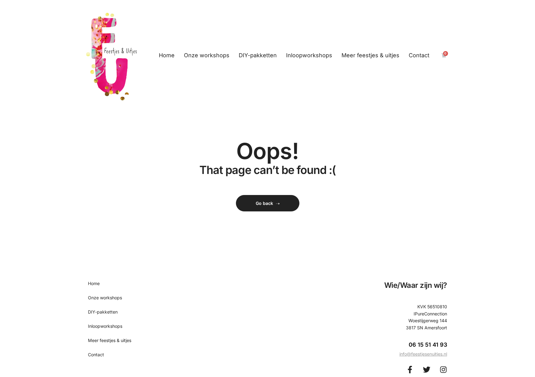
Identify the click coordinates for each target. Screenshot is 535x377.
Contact (419, 55)
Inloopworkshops (309, 55)
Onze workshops (206, 55)
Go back (264, 203)
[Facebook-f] (410, 369)
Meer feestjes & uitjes (370, 55)
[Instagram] (443, 369)
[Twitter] (426, 369)
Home (167, 55)
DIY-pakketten (258, 55)
